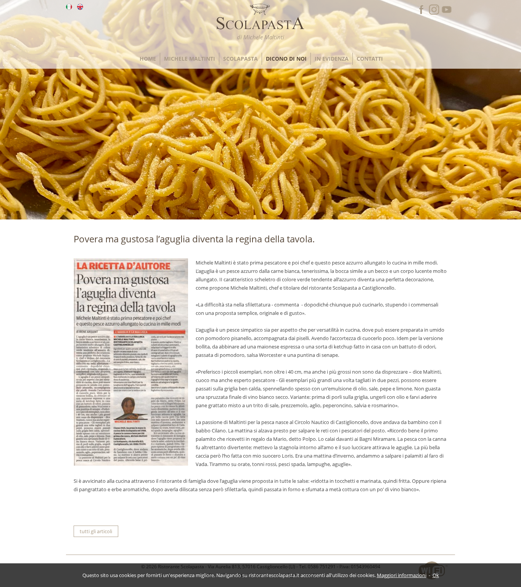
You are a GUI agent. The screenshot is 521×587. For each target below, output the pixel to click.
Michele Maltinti (189, 58)
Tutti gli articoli (96, 531)
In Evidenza (332, 58)
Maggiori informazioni (401, 575)
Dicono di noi (286, 58)
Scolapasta (240, 58)
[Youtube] (446, 13)
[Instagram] (434, 13)
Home (148, 58)
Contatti (370, 58)
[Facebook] (421, 13)
